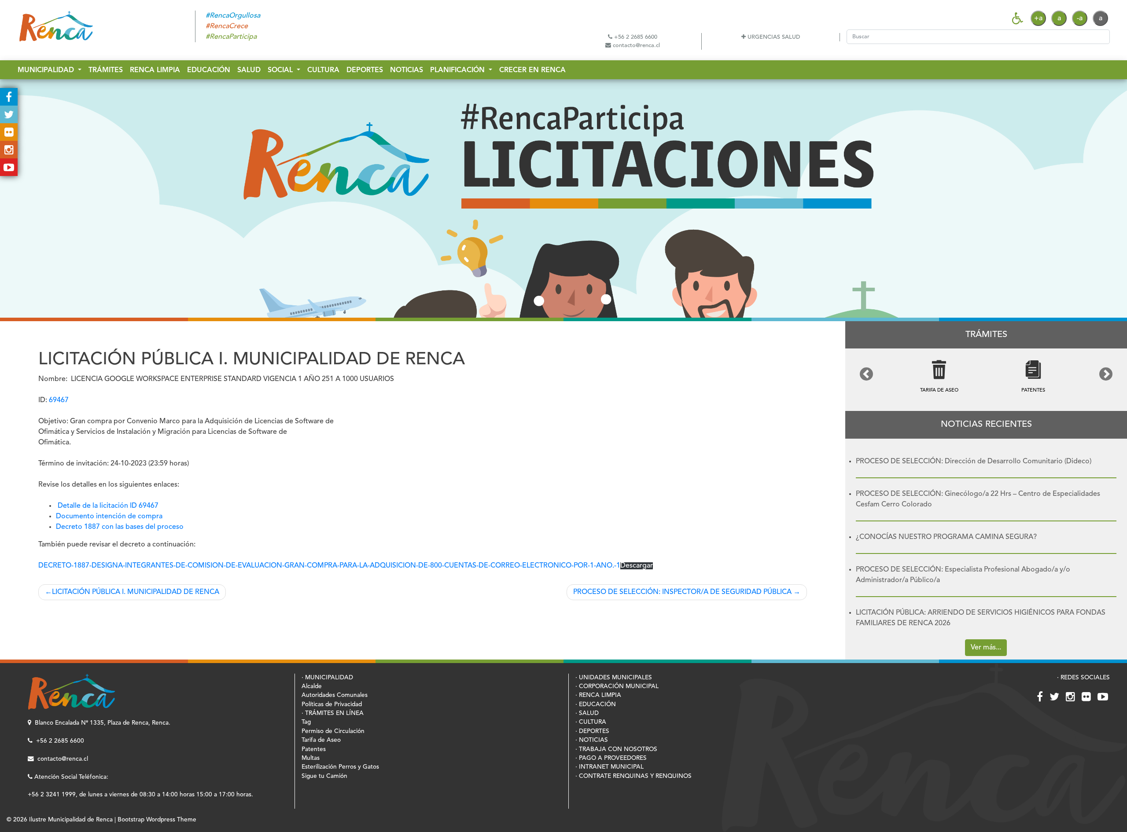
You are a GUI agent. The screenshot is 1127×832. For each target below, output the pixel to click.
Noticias (406, 70)
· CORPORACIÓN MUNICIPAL (617, 686)
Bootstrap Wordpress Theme (157, 820)
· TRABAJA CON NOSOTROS (616, 749)
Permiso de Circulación (333, 731)
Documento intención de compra (109, 516)
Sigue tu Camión (324, 776)
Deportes (364, 70)
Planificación (458, 70)
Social (281, 70)
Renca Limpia (155, 70)
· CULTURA (590, 722)
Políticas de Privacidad (332, 704)
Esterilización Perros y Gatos (340, 767)
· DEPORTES (592, 731)
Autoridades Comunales (335, 695)
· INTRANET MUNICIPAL (609, 767)
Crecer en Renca (532, 70)
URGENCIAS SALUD (773, 37)
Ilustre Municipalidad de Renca (71, 820)
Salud (249, 70)
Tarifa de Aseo (321, 740)
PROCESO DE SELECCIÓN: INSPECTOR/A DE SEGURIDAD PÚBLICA (682, 592)
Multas (311, 758)
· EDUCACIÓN (595, 704)
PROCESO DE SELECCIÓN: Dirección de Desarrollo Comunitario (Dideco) (973, 461)
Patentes (314, 749)
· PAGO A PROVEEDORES (611, 758)
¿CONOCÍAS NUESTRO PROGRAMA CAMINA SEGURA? (946, 537)
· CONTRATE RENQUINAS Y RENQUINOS (633, 776)
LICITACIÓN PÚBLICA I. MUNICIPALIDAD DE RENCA (135, 592)
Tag (306, 722)
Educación (208, 70)
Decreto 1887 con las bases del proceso (120, 527)
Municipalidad (47, 70)
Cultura (323, 70)
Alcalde (312, 686)
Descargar (636, 565)
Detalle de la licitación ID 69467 (108, 505)
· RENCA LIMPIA (598, 695)
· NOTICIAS (591, 740)
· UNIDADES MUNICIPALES (613, 678)
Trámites (105, 70)
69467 (59, 400)
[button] (866, 374)
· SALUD (587, 713)
